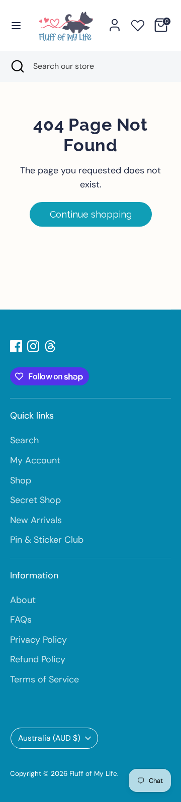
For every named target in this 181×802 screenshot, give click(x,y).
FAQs (21, 620)
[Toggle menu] (16, 25)
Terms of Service (44, 679)
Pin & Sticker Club (46, 540)
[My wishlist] (138, 24)
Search (24, 440)
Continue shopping (91, 214)
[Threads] (50, 346)
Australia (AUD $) (49, 738)
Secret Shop (35, 500)
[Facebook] (16, 346)
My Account (35, 460)
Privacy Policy (38, 640)
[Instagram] (33, 346)
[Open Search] (17, 66)
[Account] (115, 22)
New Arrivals (36, 520)
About (23, 600)
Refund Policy (37, 659)
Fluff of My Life (93, 773)
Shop (20, 480)
